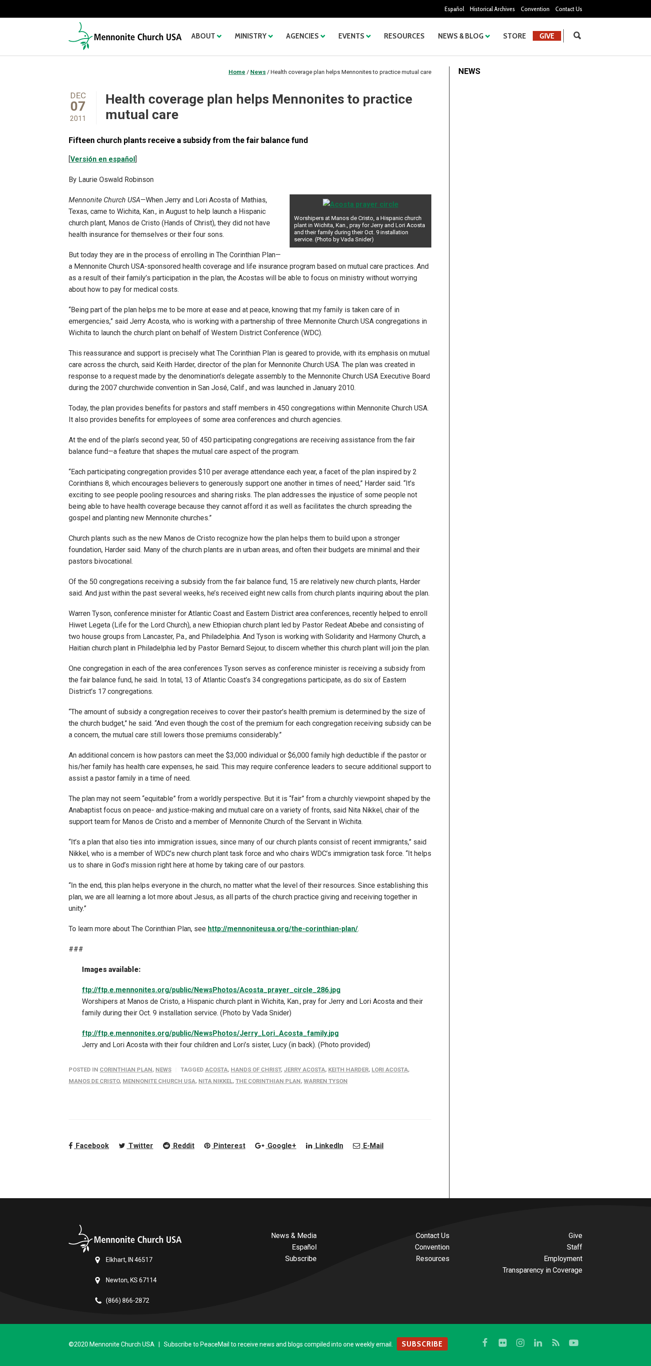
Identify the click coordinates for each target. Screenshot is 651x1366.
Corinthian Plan (126, 1069)
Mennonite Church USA (159, 1081)
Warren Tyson (326, 1081)
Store (514, 36)
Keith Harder (348, 1069)
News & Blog (461, 36)
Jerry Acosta (304, 1069)
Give (546, 36)
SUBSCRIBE (422, 1344)
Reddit (182, 1146)
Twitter (140, 1146)
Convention (535, 9)
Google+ (281, 1146)
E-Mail (372, 1146)
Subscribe (301, 1258)
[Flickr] (503, 1343)
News (163, 1069)
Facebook (91, 1146)
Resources (404, 36)
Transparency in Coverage (542, 1270)
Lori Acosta (390, 1069)
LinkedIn (328, 1146)
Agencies (302, 36)
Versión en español (102, 159)
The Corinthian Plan (268, 1081)
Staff (574, 1247)
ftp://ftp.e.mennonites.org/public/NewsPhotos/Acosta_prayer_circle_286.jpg (211, 990)
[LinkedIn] (538, 1343)
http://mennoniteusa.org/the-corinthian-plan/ (283, 929)
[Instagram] (520, 1343)
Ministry (251, 36)
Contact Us (568, 9)
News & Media (294, 1235)
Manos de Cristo (94, 1081)
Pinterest (228, 1146)
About (203, 36)
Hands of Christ (256, 1069)
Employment (563, 1258)
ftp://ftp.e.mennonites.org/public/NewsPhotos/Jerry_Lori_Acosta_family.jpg (210, 1033)
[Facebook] (485, 1343)
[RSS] (556, 1343)
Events (351, 36)
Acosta (216, 1069)
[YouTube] (573, 1343)
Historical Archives (492, 9)
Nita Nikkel (215, 1081)
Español (454, 9)
